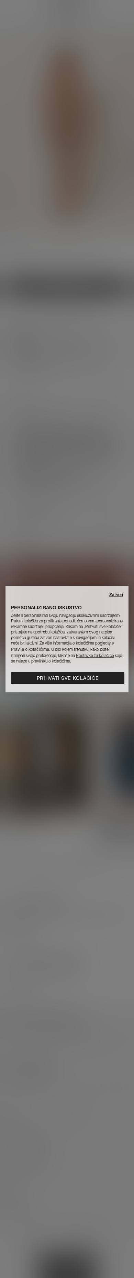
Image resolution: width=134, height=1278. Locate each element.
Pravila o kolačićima (30, 649)
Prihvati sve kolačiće (68, 678)
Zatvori (116, 594)
